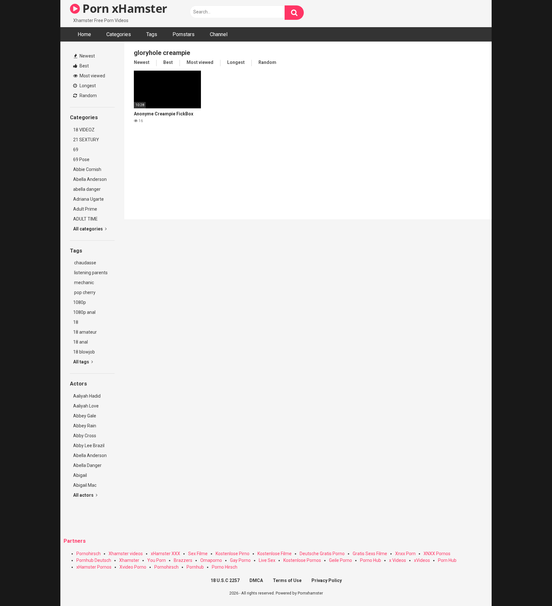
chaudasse (84, 262)
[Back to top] (530, 586)
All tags (81, 361)
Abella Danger (87, 465)
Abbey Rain (84, 425)
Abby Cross (84, 435)
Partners (75, 541)
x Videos (397, 560)
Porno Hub (370, 560)
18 (75, 322)
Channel (218, 34)
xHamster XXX (165, 553)
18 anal (80, 342)
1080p (79, 302)
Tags (151, 34)
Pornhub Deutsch (93, 560)
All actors (84, 495)
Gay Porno (240, 560)
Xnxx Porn (405, 553)
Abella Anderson (90, 179)
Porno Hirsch (224, 567)
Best (84, 65)
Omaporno (211, 560)
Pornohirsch (88, 553)
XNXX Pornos (437, 553)
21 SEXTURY (86, 139)
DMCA (256, 580)
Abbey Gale (84, 415)
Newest (87, 55)
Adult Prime (85, 209)
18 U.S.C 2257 (225, 580)
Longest (87, 85)
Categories (118, 34)
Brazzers (183, 560)
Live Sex (267, 560)
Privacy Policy (326, 580)
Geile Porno (340, 560)
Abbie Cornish (87, 169)
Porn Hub (447, 560)
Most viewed (92, 75)
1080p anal (84, 312)
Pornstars (183, 34)
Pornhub (195, 567)
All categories (88, 228)
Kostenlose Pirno (232, 553)
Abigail (80, 475)
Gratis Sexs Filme (370, 553)
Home (84, 34)
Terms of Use (287, 580)
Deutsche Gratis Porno (322, 553)
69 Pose (81, 159)
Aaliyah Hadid (87, 396)
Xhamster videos (126, 553)
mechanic (83, 282)
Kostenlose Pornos (302, 560)
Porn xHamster (123, 8)
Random (88, 95)
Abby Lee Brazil (88, 445)
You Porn (156, 560)
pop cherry (84, 292)
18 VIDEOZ (84, 129)
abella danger (87, 189)
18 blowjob (84, 351)
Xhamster (129, 560)
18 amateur (85, 332)
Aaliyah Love (86, 405)
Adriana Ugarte (88, 199)
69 (75, 149)
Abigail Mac (84, 485)
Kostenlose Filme (274, 553)
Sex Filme (198, 553)
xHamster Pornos (93, 567)
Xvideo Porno (132, 567)
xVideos (422, 560)
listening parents (90, 272)
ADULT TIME (85, 218)
